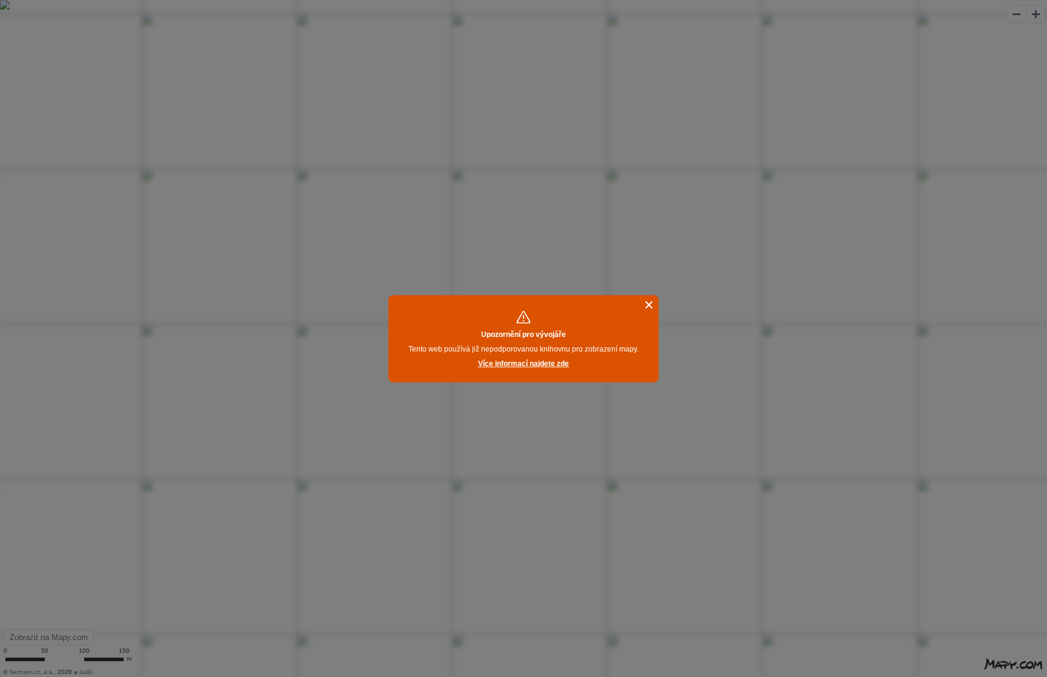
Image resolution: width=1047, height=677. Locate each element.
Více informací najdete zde (523, 363)
